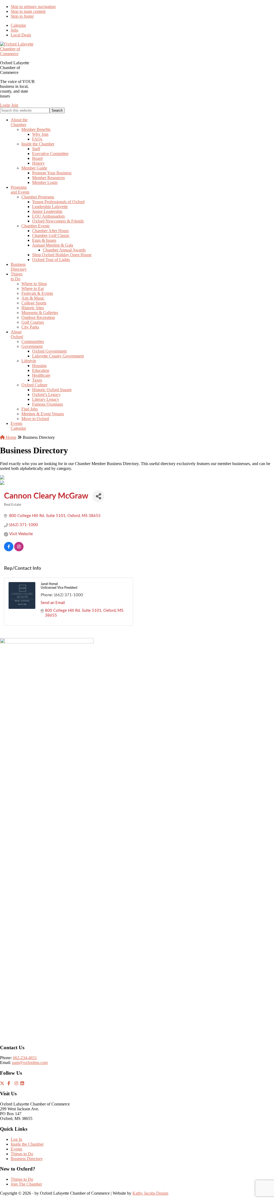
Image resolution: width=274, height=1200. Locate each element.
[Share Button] (98, 496)
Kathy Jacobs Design (150, 1193)
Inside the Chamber (27, 1144)
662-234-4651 (25, 1057)
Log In (16, 1139)
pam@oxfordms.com (30, 1062)
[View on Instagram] (19, 550)
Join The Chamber (26, 1184)
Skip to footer (22, 16)
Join (14, 105)
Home (10, 437)
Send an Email (53, 603)
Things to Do (22, 1154)
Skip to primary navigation (33, 6)
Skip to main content (28, 11)
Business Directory (27, 1158)
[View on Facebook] (8, 550)
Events (16, 1149)
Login (5, 105)
